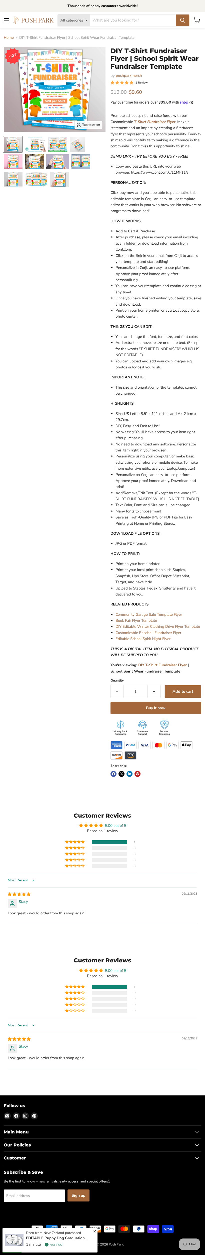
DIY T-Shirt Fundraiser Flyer (162, 665)
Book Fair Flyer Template (136, 620)
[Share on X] (121, 774)
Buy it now (156, 708)
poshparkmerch (129, 75)
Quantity (117, 681)
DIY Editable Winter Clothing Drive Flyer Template (158, 626)
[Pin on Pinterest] (137, 774)
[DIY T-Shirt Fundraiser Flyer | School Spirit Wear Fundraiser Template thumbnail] (12, 144)
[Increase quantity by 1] (154, 691)
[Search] (182, 20)
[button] (75, 842)
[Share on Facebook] (113, 774)
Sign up (79, 1195)
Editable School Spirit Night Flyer (143, 638)
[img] (19, 894)
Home (9, 38)
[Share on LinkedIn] (129, 774)
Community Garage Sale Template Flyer (149, 614)
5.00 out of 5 (115, 825)
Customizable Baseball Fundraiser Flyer (148, 632)
